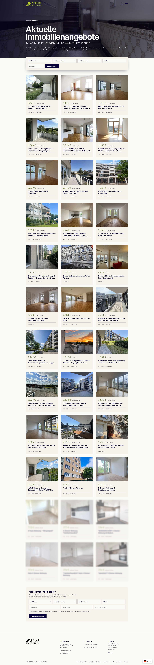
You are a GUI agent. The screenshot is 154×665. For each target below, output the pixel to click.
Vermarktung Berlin (81, 662)
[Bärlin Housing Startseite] (34, 4)
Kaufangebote (112, 645)
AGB (113, 662)
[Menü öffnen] (126, 4)
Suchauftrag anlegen (37, 616)
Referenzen (111, 649)
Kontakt (126, 662)
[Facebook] (112, 652)
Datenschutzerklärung (44, 611)
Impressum (119, 662)
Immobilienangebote (113, 643)
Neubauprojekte (112, 647)
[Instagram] (109, 652)
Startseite (28, 20)
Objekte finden (51, 66)
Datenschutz (106, 662)
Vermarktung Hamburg (95, 662)
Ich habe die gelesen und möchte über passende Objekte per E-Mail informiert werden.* (60, 611)
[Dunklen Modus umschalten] (121, 4)
